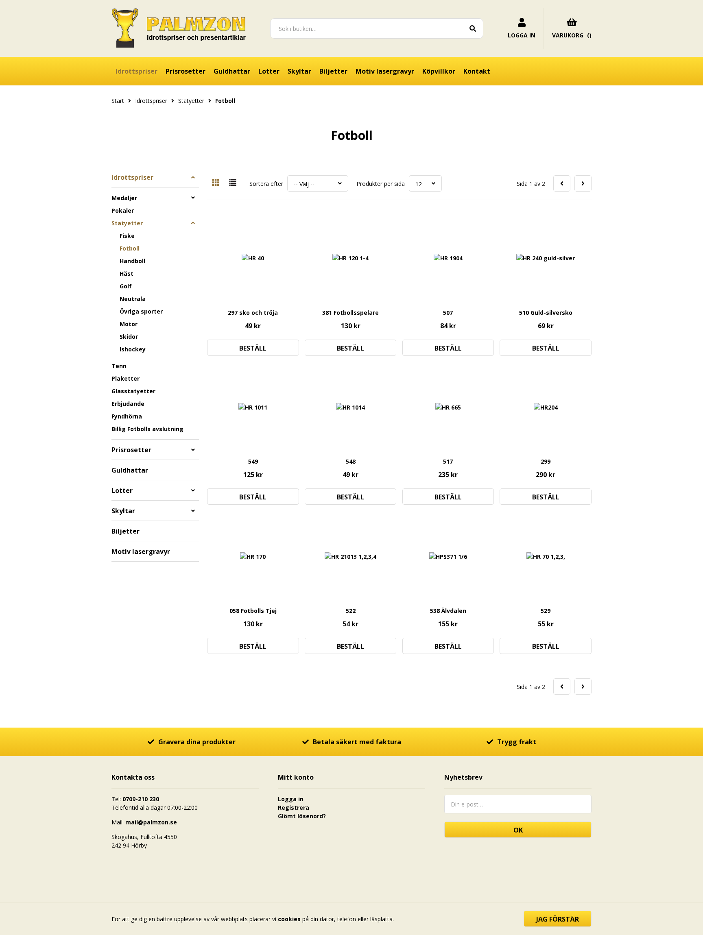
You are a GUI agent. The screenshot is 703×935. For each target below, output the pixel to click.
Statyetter (127, 223)
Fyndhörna (126, 416)
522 (351, 611)
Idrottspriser (136, 71)
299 (545, 461)
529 (545, 611)
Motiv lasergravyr (385, 71)
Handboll (132, 261)
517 (448, 461)
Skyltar (299, 71)
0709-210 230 (140, 799)
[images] (215, 184)
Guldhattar (232, 71)
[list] (232, 184)
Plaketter (125, 378)
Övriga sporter (141, 311)
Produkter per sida (380, 183)
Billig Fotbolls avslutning (147, 429)
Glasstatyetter (133, 391)
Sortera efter (266, 183)
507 (448, 312)
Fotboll (130, 248)
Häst (126, 273)
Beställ (252, 348)
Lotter (268, 71)
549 (253, 461)
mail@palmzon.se (151, 822)
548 (351, 461)
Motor (129, 324)
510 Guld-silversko (545, 312)
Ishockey (133, 349)
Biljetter (333, 71)
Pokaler (122, 210)
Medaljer (124, 198)
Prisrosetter (185, 71)
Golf (126, 286)
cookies (289, 919)
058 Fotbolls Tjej (253, 611)
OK (518, 830)
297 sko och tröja (253, 312)
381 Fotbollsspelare (350, 312)
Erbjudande (127, 404)
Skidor (129, 336)
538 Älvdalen (448, 611)
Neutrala (133, 299)
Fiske (127, 236)
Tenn (119, 366)
